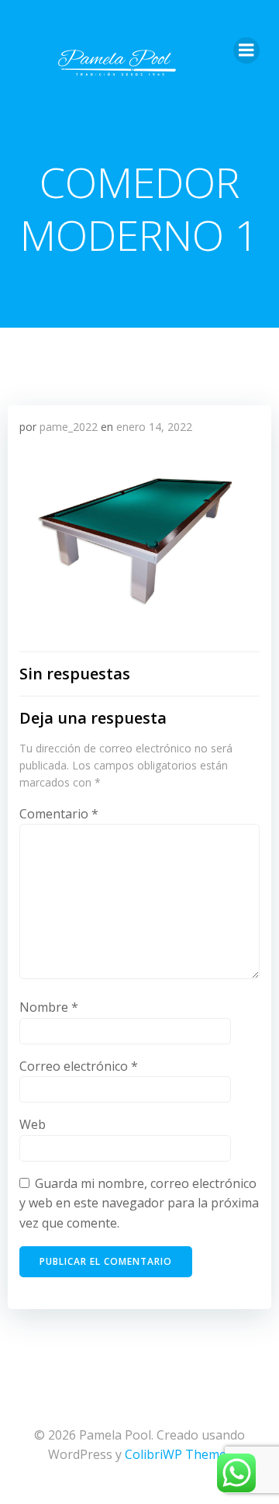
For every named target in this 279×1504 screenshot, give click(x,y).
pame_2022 (69, 426)
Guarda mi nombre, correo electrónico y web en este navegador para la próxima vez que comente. (139, 1203)
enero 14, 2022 (154, 426)
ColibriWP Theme (175, 1454)
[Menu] (246, 50)
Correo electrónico (78, 1066)
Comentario (58, 813)
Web (32, 1124)
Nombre (48, 1007)
